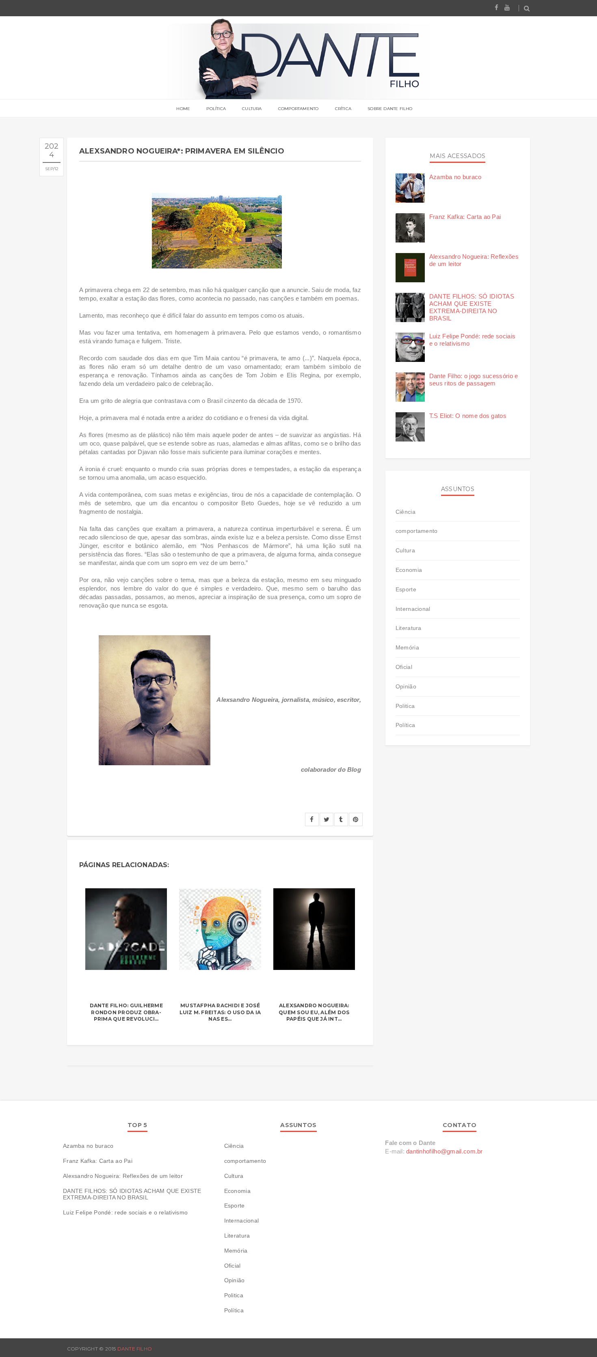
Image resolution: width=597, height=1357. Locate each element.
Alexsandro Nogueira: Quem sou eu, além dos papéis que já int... (314, 1012)
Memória (407, 647)
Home (183, 108)
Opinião (406, 686)
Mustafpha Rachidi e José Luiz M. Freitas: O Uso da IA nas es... (220, 1012)
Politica (405, 706)
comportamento (417, 531)
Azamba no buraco (455, 176)
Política (216, 108)
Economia (409, 570)
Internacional (413, 609)
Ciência (405, 512)
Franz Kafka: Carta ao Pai (465, 216)
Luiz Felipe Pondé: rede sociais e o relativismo (125, 1212)
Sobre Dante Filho (390, 108)
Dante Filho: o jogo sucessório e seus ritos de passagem (473, 379)
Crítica (343, 108)
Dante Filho (134, 1349)
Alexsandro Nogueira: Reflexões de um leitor (123, 1176)
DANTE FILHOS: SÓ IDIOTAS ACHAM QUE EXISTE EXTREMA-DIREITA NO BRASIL (471, 307)
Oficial (404, 667)
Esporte (406, 589)
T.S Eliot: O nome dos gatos (467, 415)
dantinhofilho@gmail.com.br (444, 1151)
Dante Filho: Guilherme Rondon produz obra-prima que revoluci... (126, 1012)
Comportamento (298, 108)
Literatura (409, 628)
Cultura (252, 108)
